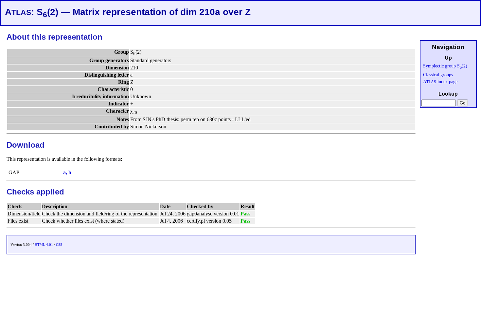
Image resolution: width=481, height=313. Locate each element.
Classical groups (438, 74)
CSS (59, 245)
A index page (440, 81)
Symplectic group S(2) (445, 65)
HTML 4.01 (44, 245)
